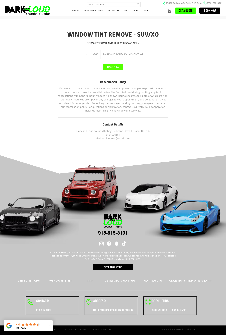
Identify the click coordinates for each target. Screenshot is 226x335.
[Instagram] (102, 244)
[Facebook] (109, 244)
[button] (169, 11)
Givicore (191, 329)
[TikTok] (124, 244)
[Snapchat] (117, 244)
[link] (113, 67)
